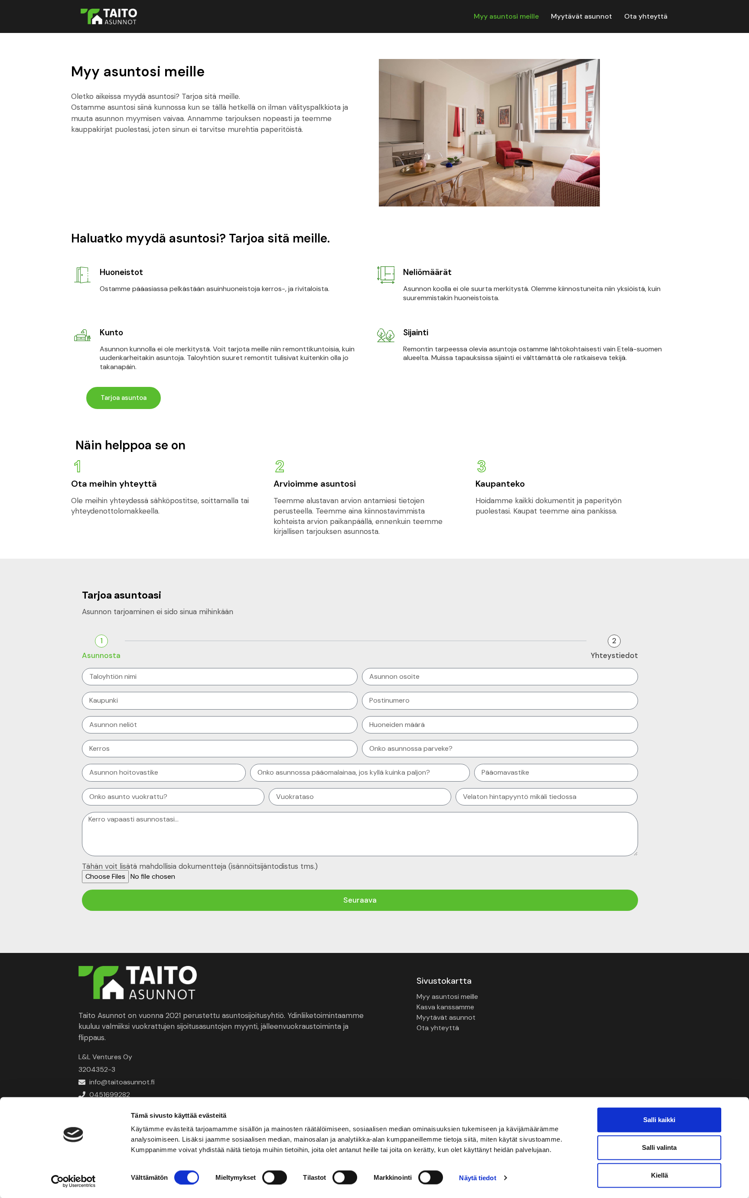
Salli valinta (659, 1147)
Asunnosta (101, 655)
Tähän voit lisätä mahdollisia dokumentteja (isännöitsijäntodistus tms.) (200, 866)
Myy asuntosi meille (506, 16)
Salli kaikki (659, 1119)
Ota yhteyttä (646, 16)
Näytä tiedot (477, 1177)
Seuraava (360, 900)
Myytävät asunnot (581, 16)
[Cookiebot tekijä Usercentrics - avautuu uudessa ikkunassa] (73, 1181)
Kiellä (659, 1175)
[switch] (274, 1177)
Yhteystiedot (614, 655)
